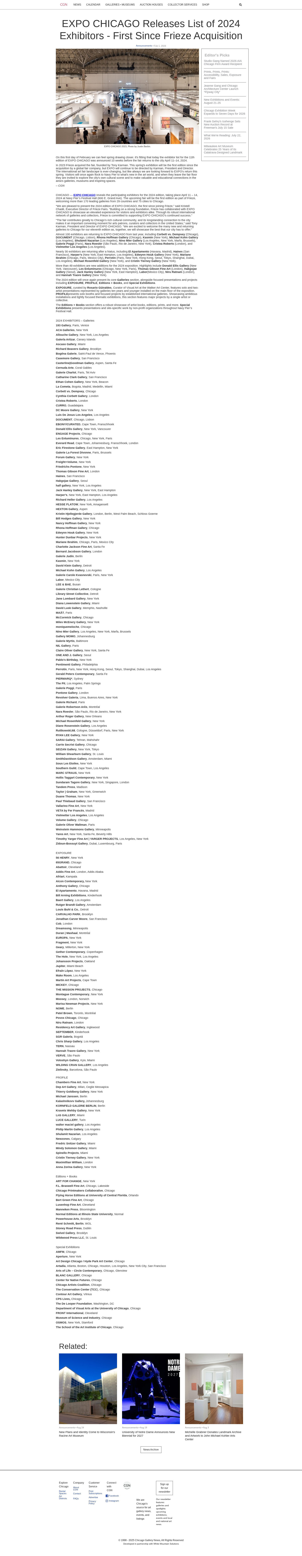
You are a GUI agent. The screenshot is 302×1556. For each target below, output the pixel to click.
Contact (77, 1493)
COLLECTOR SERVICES (182, 4)
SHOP (205, 4)
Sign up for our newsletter (164, 1488)
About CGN (76, 1488)
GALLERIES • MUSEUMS (120, 4)
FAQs (76, 1498)
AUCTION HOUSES (151, 4)
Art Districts (63, 1497)
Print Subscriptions (95, 1492)
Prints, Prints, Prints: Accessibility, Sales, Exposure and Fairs (222, 75)
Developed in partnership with (151, 1543)
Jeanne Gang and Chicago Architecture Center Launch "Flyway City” (221, 89)
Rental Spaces (62, 1492)
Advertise (93, 1497)
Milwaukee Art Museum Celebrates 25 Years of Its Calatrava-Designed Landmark (223, 149)
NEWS (77, 4)
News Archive (151, 1449)
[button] (77, 4)
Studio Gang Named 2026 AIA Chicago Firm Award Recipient (223, 62)
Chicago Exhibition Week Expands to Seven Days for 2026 (224, 112)
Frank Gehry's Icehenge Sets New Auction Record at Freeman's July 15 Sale (222, 124)
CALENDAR (93, 4)
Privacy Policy (92, 1502)
